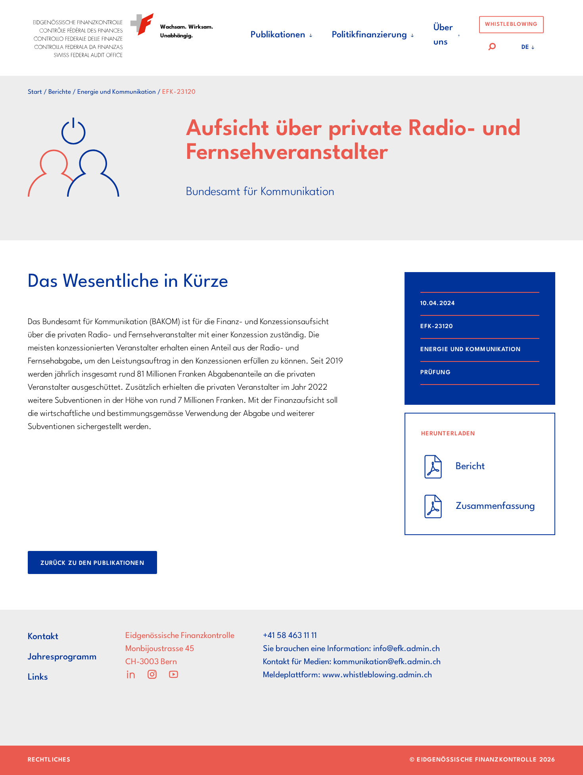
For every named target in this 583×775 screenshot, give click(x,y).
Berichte (59, 92)
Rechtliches (49, 760)
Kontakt (43, 636)
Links (38, 677)
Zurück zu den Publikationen (92, 563)
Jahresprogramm (62, 657)
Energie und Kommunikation (116, 92)
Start (35, 92)
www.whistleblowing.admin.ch (377, 675)
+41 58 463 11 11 (290, 636)
